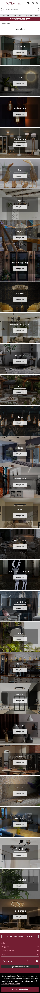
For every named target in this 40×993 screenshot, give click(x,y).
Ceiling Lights (5, 15)
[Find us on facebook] (17, 961)
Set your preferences (10, 983)
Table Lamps (27, 15)
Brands (8, 24)
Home (3, 24)
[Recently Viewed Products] (28, 3)
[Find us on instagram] (27, 961)
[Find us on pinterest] (37, 961)
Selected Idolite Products (20, 19)
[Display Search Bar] (24, 2)
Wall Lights (17, 15)
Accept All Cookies (20, 989)
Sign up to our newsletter (20, 967)
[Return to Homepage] (14, 3)
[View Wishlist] (33, 3)
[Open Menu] (3, 3)
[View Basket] (37, 3)
